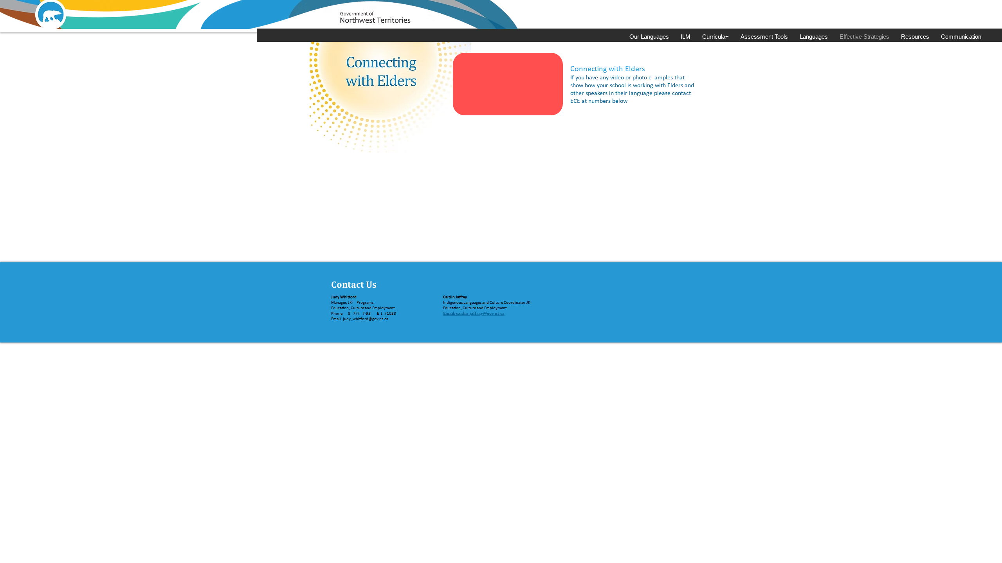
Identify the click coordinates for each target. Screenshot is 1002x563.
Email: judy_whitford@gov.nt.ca (359, 319)
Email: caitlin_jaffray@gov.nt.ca (474, 313)
